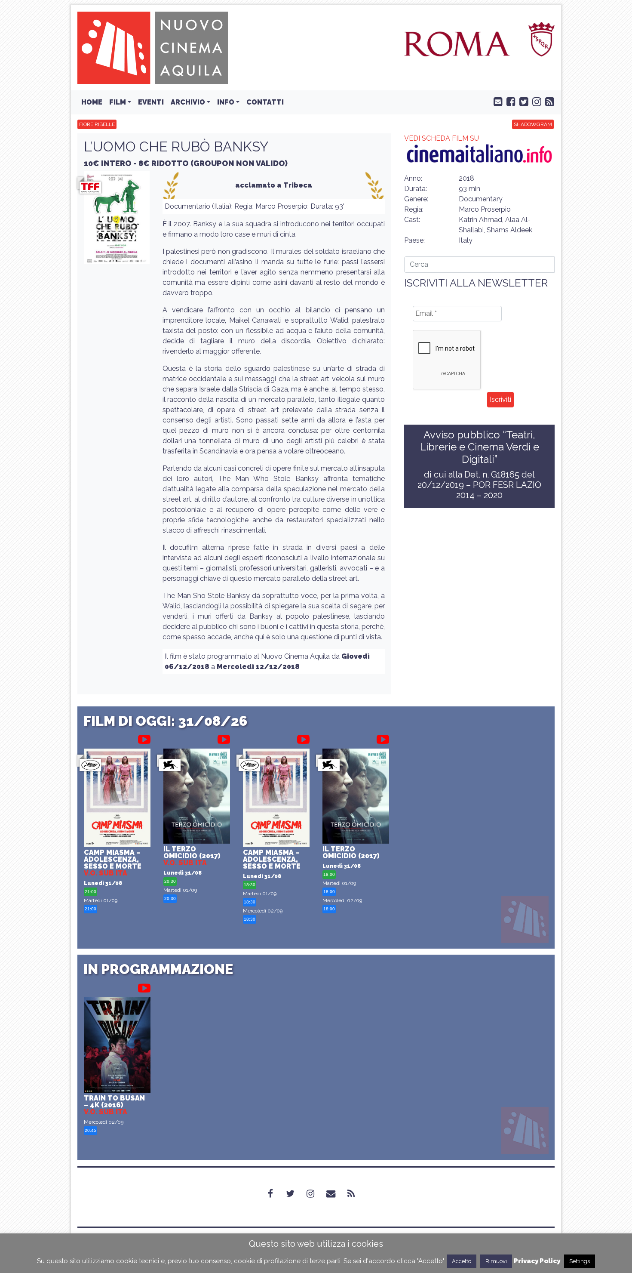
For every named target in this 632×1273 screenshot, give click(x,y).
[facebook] (509, 101)
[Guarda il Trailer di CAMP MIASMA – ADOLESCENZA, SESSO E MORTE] (144, 738)
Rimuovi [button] (496, 1261)
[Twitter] (295, 1194)
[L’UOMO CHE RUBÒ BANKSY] (117, 220)
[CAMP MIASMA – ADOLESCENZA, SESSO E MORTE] (117, 799)
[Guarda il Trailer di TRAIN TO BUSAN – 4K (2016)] (144, 986)
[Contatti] (336, 1194)
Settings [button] (579, 1261)
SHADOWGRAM (533, 124)
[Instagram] (316, 1194)
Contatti (265, 102)
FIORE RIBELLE (97, 124)
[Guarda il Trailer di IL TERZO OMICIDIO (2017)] (224, 738)
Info (225, 102)
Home (91, 102)
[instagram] (534, 101)
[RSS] (356, 1194)
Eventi (151, 102)
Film (117, 102)
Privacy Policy (537, 1261)
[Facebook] (275, 1194)
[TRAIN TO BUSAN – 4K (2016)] (117, 1046)
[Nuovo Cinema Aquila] (152, 47)
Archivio (188, 102)
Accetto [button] (461, 1261)
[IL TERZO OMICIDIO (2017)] (196, 797)
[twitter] (521, 101)
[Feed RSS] (547, 101)
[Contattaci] (496, 101)
